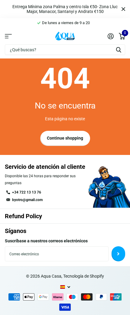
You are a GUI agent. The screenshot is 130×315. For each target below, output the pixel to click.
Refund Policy (23, 216)
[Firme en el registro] (110, 36)
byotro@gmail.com (27, 200)
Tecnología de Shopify (83, 276)
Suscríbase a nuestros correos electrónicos (46, 240)
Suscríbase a (118, 253)
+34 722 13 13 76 (26, 192)
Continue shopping (65, 138)
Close (123, 9)
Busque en (118, 49)
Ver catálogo (8, 36)
